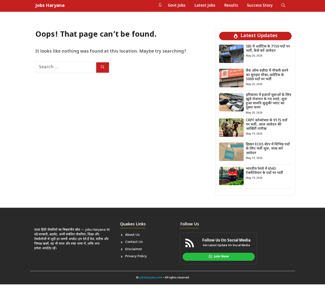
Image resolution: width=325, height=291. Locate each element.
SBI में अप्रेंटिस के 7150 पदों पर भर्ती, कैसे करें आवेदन (268, 48)
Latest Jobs (204, 5)
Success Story (260, 5)
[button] (283, 5)
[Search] (102, 67)
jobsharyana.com (150, 278)
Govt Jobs (176, 5)
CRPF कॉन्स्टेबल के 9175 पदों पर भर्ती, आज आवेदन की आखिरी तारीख (266, 124)
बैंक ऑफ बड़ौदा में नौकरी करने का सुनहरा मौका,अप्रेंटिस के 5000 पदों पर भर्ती (267, 75)
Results (231, 5)
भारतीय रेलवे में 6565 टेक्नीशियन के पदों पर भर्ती (264, 171)
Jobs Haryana (50, 6)
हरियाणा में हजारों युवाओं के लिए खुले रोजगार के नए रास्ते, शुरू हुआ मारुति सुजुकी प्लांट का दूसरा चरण (268, 101)
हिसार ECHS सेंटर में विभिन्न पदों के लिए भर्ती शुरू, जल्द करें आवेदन (268, 148)
